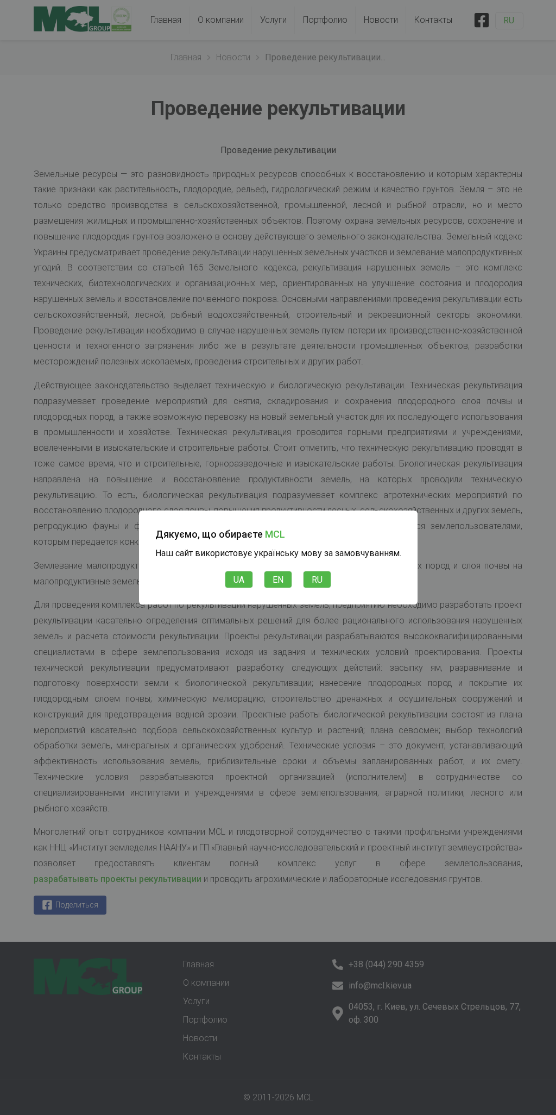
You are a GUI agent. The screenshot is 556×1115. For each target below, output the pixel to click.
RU (317, 580)
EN (278, 580)
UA (238, 580)
